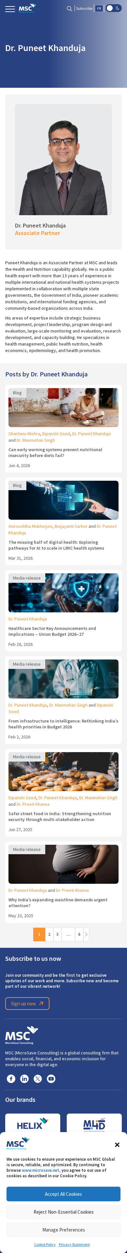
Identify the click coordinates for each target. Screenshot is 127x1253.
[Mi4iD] (94, 1125)
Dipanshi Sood (56, 434)
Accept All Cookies (63, 1194)
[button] (117, 1143)
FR (99, 8)
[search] (69, 8)
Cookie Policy (45, 1244)
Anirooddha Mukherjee (30, 526)
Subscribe (84, 8)
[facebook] (11, 1078)
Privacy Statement (74, 1244)
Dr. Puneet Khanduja (91, 434)
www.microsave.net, (41, 1170)
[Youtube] (51, 1078)
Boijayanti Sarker (71, 526)
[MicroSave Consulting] (21, 1034)
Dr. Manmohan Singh (36, 440)
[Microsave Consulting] (27, 8)
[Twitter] (38, 1078)
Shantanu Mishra (24, 434)
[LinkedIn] (24, 1078)
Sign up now (23, 1003)
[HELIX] (32, 1125)
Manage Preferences (63, 1230)
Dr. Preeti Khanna (33, 804)
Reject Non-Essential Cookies (64, 1212)
